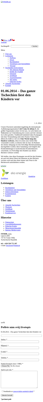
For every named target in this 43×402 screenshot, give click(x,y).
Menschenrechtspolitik (13, 228)
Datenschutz (9, 222)
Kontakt (8, 85)
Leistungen (9, 56)
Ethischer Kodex (15, 82)
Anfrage (4, 42)
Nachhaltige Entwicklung (14, 68)
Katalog (8, 196)
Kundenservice (10, 213)
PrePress (13, 58)
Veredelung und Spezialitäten (20, 64)
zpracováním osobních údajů (23, 391)
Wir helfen (13, 80)
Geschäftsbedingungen (13, 224)
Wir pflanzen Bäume (17, 70)
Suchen (35, 46)
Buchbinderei (14, 62)
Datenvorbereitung (11, 192)
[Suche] (17, 36)
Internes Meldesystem (12, 230)
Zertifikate (13, 76)
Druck (12, 60)
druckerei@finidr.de (13, 245)
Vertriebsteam (10, 211)
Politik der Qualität (16, 72)
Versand (12, 66)
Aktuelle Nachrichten (12, 83)
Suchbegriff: (5, 46)
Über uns (8, 54)
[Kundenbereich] (17, 19)
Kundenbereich (10, 194)
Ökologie (13, 74)
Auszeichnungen (15, 78)
